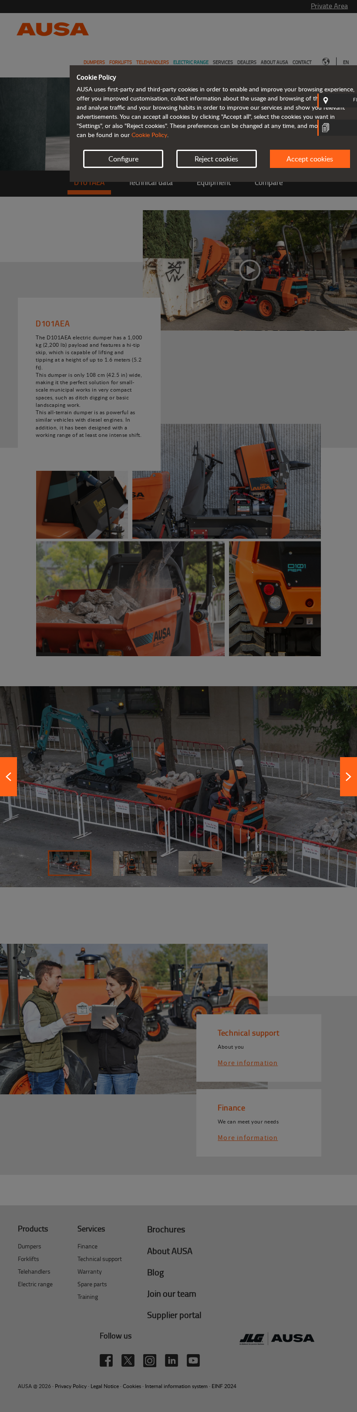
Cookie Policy (149, 135)
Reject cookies (216, 159)
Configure (123, 159)
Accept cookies (309, 159)
